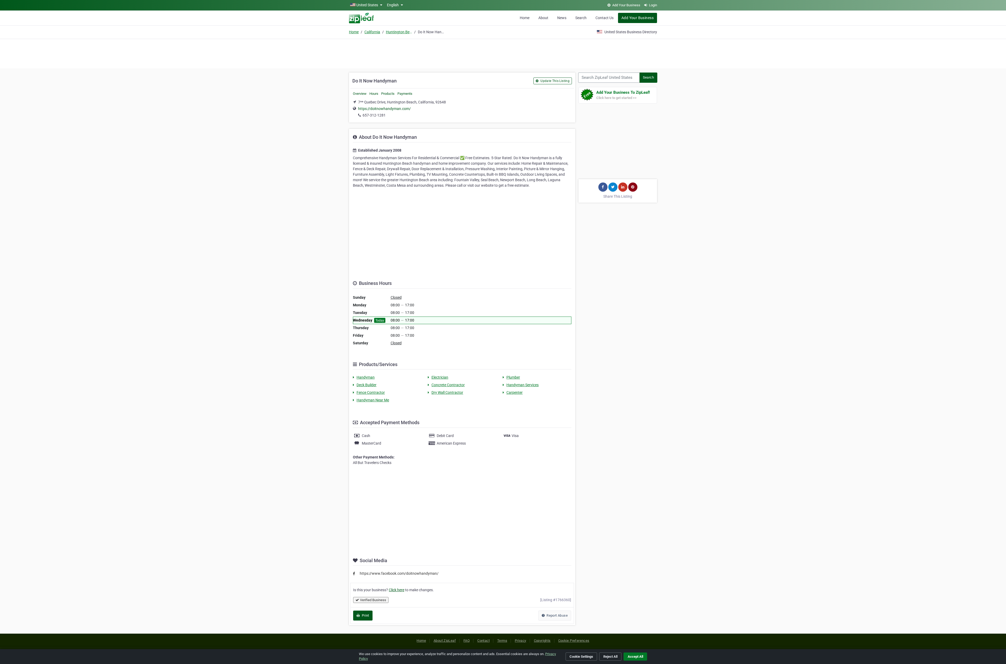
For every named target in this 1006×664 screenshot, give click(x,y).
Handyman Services (522, 385)
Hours (373, 94)
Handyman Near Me (373, 400)
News (561, 18)
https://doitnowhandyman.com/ (384, 109)
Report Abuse (557, 615)
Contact (483, 641)
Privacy (520, 641)
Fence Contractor (371, 392)
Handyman (366, 377)
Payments (404, 94)
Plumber (513, 377)
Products (388, 94)
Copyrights (542, 641)
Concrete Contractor (448, 385)
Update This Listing (555, 81)
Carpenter (514, 392)
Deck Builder (366, 385)
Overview (360, 94)
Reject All (610, 657)
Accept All (635, 657)
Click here (396, 590)
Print (365, 615)
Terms (502, 641)
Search (581, 18)
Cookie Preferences (573, 641)
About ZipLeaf (445, 641)
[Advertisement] (503, 53)
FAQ (466, 641)
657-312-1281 (374, 115)
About (543, 18)
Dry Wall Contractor (447, 392)
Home (524, 18)
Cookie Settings (581, 657)
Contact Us (604, 18)
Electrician (439, 377)
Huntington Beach (399, 32)
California (372, 32)
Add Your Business (637, 18)
